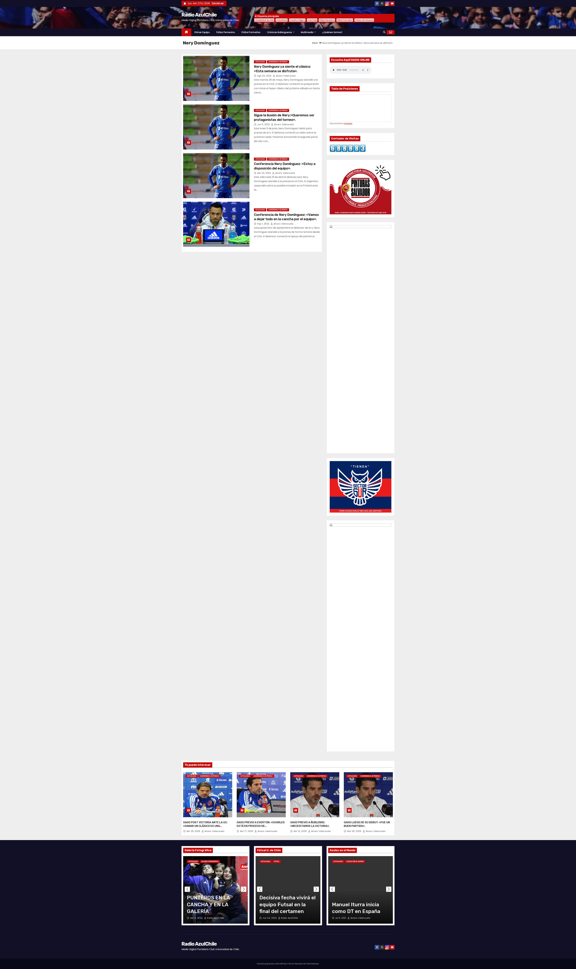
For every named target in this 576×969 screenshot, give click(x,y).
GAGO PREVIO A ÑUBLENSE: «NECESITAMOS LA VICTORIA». (310, 824)
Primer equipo (202, 32)
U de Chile (312, 20)
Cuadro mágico (297, 20)
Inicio (315, 42)
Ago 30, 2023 (264, 75)
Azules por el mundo (355, 861)
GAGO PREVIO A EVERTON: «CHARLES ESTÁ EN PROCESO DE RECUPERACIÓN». (261, 826)
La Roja (370, 861)
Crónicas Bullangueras (280, 32)
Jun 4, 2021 (341, 917)
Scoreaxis (348, 123)
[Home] (186, 32)
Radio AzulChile (199, 15)
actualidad (281, 20)
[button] (384, 32)
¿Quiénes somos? (332, 32)
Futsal (276, 861)
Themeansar (312, 963)
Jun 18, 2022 (270, 917)
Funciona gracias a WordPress (272, 963)
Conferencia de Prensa (278, 62)
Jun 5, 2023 (263, 124)
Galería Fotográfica (209, 861)
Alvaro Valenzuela (285, 75)
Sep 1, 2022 (263, 223)
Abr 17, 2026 (247, 831)
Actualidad (260, 62)
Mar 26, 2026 (354, 831)
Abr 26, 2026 (193, 831)
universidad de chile (264, 20)
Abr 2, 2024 (196, 917)
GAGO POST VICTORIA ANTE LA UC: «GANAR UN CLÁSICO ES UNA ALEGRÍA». (205, 826)
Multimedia (307, 32)
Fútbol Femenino (326, 20)
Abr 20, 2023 (264, 173)
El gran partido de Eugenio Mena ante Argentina (355, 904)
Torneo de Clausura (364, 20)
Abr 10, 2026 (300, 831)
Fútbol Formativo (344, 20)
